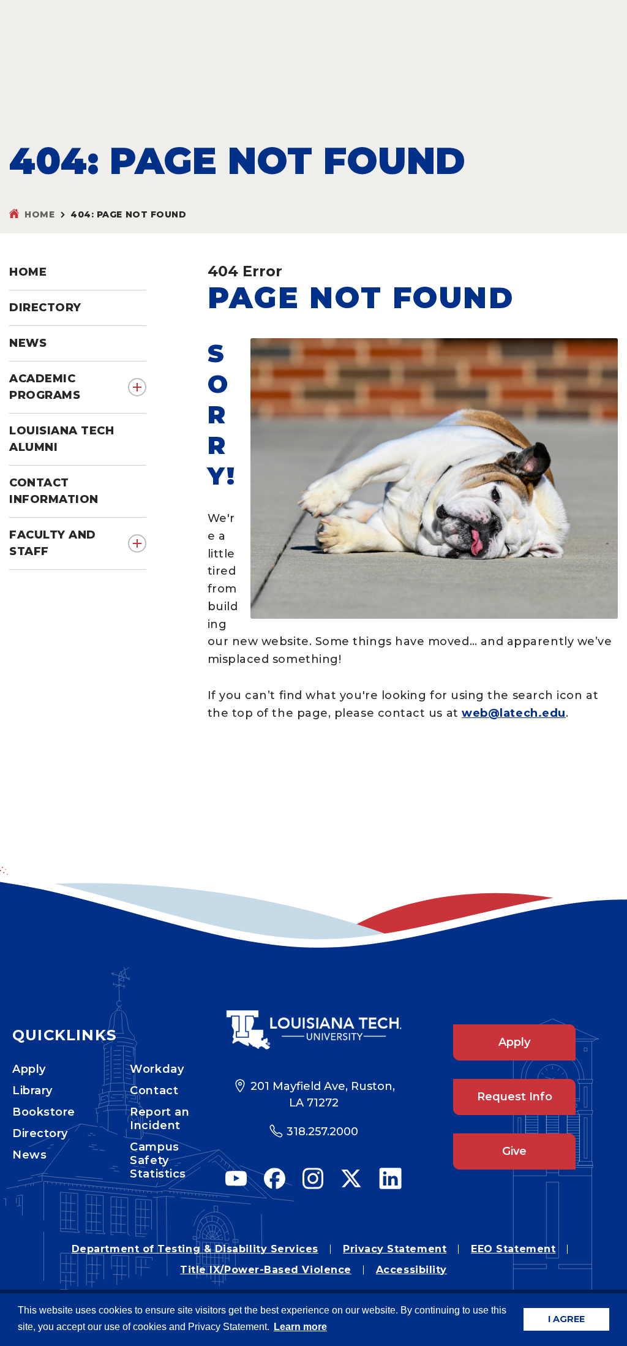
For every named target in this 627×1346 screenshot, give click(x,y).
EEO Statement (513, 1249)
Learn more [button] (300, 1326)
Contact (154, 1090)
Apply (29, 1069)
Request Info (514, 1096)
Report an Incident (159, 1118)
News (29, 1155)
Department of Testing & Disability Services (195, 1249)
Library (32, 1090)
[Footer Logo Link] (313, 1030)
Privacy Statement (394, 1249)
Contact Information (54, 491)
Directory (40, 1133)
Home (39, 214)
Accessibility (411, 1270)
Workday (157, 1069)
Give (514, 1151)
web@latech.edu (514, 713)
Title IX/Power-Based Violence (265, 1270)
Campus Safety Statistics (158, 1160)
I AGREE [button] (566, 1319)
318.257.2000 (322, 1131)
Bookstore (43, 1112)
